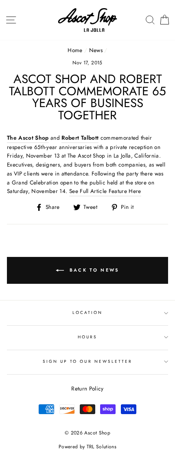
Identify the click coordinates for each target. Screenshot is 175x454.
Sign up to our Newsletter (88, 361)
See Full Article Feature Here (105, 191)
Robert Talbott (79, 138)
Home (75, 50)
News (96, 50)
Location (87, 312)
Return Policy (87, 388)
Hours (87, 337)
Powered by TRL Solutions (87, 446)
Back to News (93, 269)
